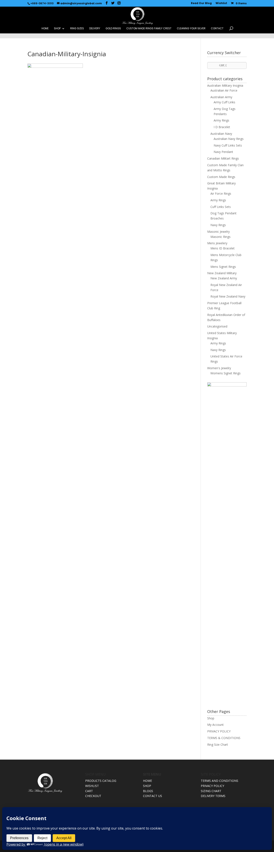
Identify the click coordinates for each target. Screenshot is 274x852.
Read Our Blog (201, 3)
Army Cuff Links (224, 102)
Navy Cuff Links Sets (228, 145)
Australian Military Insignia (225, 85)
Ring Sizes (77, 28)
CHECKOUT (93, 796)
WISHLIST (92, 786)
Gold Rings (113, 28)
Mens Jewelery (217, 243)
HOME (45, 28)
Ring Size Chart (217, 744)
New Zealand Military (222, 273)
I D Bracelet (222, 127)
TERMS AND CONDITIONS (219, 781)
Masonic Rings (220, 237)
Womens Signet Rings (225, 373)
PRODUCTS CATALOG (100, 781)
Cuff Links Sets (220, 207)
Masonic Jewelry (218, 232)
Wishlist (221, 3)
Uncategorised (217, 326)
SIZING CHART (211, 791)
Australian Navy (221, 134)
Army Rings (221, 120)
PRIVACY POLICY (219, 731)
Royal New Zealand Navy (227, 296)
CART (89, 791)
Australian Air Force (223, 90)
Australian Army (221, 97)
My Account (215, 725)
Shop (210, 718)
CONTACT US (152, 796)
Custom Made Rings (221, 177)
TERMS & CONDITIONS (223, 738)
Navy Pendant (223, 152)
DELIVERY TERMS (213, 796)
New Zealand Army (223, 278)
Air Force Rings (220, 193)
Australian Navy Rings (229, 139)
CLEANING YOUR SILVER (191, 28)
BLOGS (148, 791)
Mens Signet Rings (223, 267)
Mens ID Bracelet (222, 248)
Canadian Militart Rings (223, 158)
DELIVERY (94, 28)
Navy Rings (218, 225)
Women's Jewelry (219, 368)
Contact (217, 28)
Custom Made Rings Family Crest (148, 28)
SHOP (57, 28)
